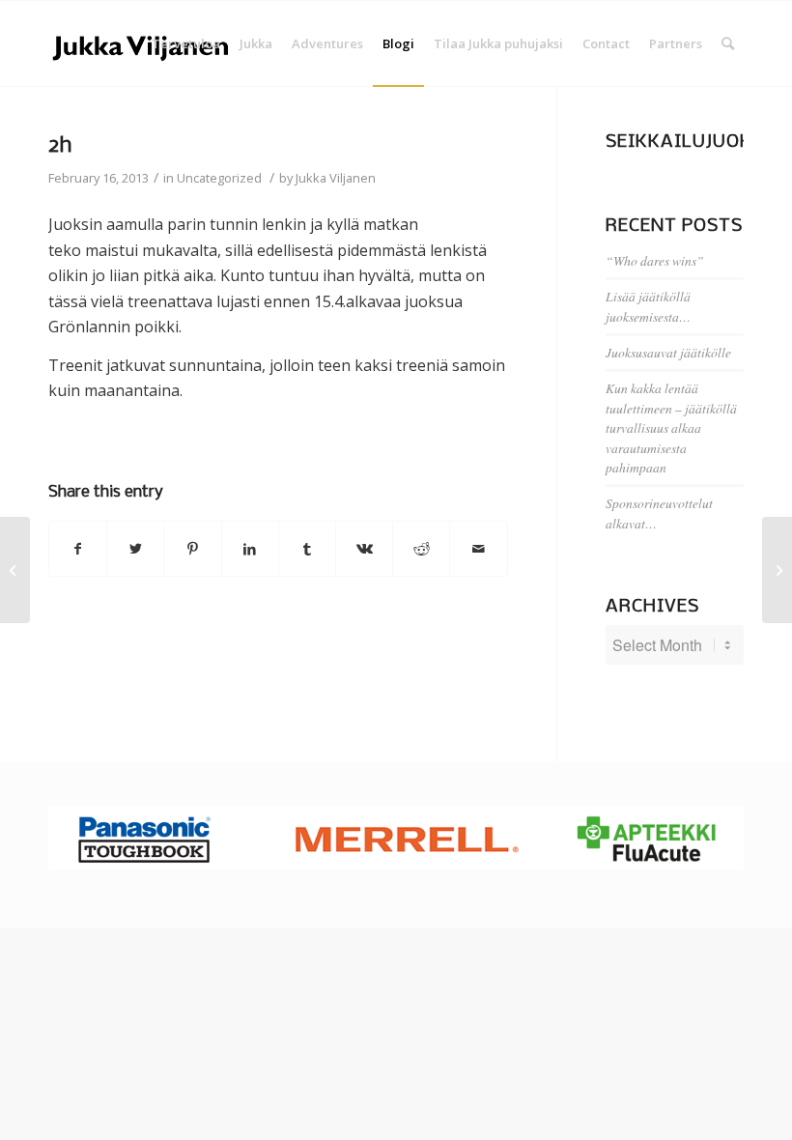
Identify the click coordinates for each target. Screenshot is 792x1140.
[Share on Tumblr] (307, 549)
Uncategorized (219, 177)
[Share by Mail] (478, 549)
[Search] (728, 43)
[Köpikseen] (15, 570)
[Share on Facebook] (77, 549)
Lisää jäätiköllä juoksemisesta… (648, 306)
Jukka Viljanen (336, 177)
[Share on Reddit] (421, 549)
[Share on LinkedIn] (250, 549)
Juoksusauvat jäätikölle (668, 352)
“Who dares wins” (655, 260)
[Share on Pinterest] (192, 549)
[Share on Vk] (364, 549)
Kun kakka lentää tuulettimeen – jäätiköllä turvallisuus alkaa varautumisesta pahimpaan (671, 427)
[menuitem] (186, 43)
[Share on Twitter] (135, 549)
